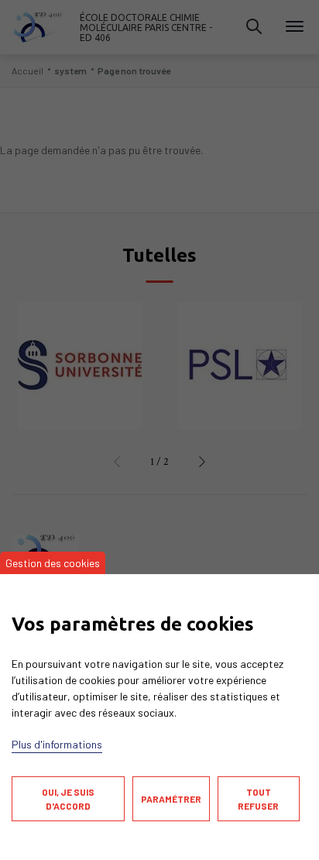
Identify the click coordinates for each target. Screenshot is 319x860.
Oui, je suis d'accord (68, 798)
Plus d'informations (57, 744)
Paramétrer (171, 798)
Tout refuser (258, 798)
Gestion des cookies (52, 562)
